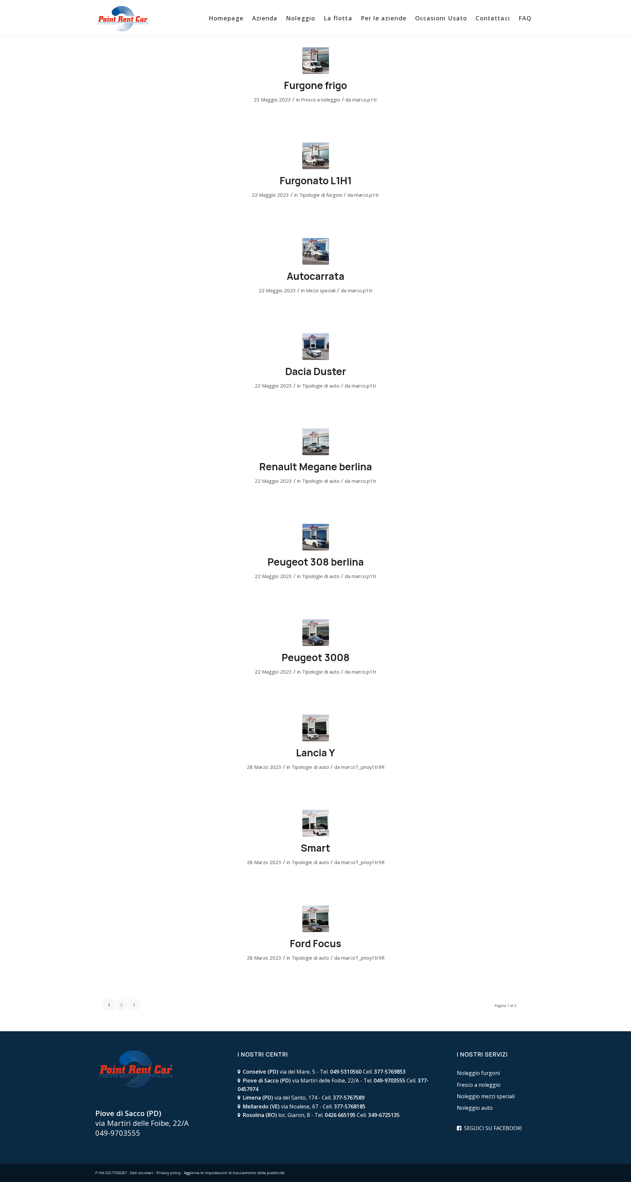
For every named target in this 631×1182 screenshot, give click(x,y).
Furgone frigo (315, 85)
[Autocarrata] (315, 251)
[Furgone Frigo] (315, 60)
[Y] (315, 728)
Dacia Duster (315, 371)
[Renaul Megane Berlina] (315, 442)
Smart (315, 848)
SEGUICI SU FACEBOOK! (493, 1128)
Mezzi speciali (321, 290)
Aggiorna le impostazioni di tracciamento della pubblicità (234, 1172)
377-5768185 (349, 1106)
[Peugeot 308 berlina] (315, 537)
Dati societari (141, 1172)
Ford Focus (315, 943)
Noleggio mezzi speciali (486, 1096)
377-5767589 (348, 1097)
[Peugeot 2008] (315, 632)
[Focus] (315, 918)
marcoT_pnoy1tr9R (363, 767)
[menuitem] (226, 18)
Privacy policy (168, 1172)
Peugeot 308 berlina (316, 562)
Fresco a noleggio (320, 99)
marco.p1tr (364, 99)
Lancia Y (315, 752)
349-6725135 (384, 1115)
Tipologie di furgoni (320, 194)
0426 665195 (340, 1115)
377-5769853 (390, 1071)
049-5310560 (346, 1071)
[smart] (315, 823)
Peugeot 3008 (316, 657)
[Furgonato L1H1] (315, 156)
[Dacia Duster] (315, 346)
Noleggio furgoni (478, 1073)
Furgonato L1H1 (316, 180)
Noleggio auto (475, 1107)
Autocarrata (315, 276)
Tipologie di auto (320, 385)
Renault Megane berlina (315, 466)
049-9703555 (117, 1133)
